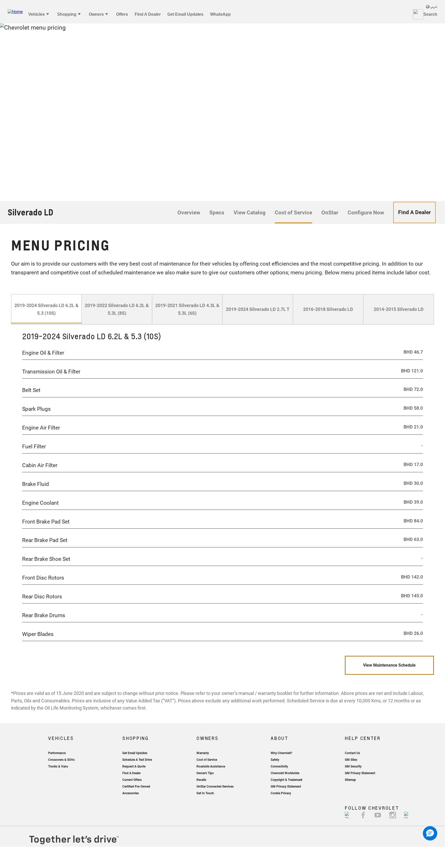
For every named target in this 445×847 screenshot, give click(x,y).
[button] (430, 833)
